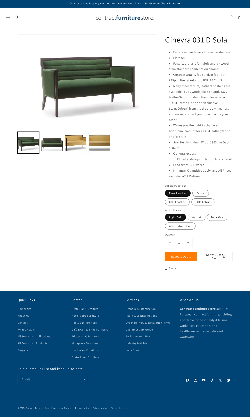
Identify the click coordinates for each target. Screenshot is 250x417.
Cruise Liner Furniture (85, 357)
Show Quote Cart (216, 256)
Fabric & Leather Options (141, 316)
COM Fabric (203, 202)
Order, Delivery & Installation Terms (148, 322)
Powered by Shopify (61, 408)
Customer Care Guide (139, 329)
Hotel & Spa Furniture (85, 316)
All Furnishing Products (32, 343)
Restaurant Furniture (85, 309)
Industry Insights (136, 343)
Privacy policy (100, 407)
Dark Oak (217, 217)
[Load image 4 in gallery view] (99, 142)
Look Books (133, 350)
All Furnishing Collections (34, 336)
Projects (23, 350)
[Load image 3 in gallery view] (76, 142)
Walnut (196, 217)
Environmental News (139, 336)
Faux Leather (178, 193)
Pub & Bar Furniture (84, 322)
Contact (23, 322)
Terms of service (119, 407)
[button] (8, 17)
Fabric (200, 193)
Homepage (24, 309)
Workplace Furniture (85, 343)
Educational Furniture (86, 336)
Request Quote (181, 256)
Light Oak (175, 217)
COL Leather (177, 202)
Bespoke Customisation (141, 309)
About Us (23, 316)
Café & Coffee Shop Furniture (90, 329)
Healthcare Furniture (85, 350)
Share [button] (172, 268)
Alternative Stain (180, 226)
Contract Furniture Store (38, 408)
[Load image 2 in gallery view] (52, 142)
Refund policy (82, 407)
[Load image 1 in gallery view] (28, 142)
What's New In (27, 329)
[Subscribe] (83, 379)
